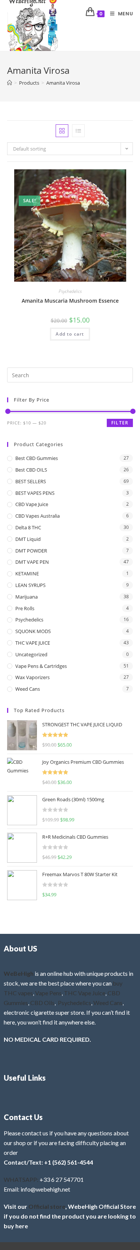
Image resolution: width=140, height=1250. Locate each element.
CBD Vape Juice (31, 504)
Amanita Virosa (63, 82)
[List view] (78, 130)
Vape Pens (48, 992)
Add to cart (70, 334)
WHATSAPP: (21, 1179)
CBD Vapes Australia (37, 515)
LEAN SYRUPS (30, 585)
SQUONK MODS (33, 631)
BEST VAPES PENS (35, 493)
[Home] (9, 82)
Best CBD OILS (31, 469)
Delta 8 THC (28, 527)
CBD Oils (42, 1002)
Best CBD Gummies (36, 458)
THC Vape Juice (84, 992)
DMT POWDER (31, 550)
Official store (46, 1206)
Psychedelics (70, 291)
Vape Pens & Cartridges (41, 666)
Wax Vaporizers (32, 677)
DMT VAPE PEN (32, 562)
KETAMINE (27, 573)
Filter (119, 423)
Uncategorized (31, 654)
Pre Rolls (24, 608)
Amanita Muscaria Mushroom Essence (70, 300)
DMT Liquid (28, 539)
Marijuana (26, 596)
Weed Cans (27, 688)
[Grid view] (62, 130)
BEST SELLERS (30, 481)
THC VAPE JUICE (32, 642)
